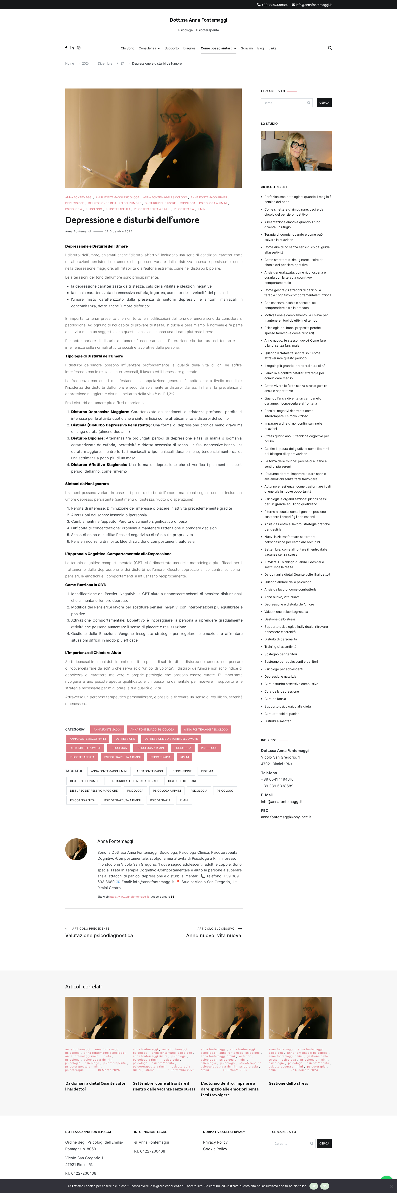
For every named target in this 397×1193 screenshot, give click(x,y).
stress (149, 1070)
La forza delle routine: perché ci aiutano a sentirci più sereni (295, 463)
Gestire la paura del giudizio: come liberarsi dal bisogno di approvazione (296, 451)
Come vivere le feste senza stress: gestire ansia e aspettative (295, 388)
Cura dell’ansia (275, 699)
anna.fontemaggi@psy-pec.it (286, 817)
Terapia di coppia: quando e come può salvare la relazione (293, 236)
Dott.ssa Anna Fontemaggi (198, 20)
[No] (391, 1186)
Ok (314, 1186)
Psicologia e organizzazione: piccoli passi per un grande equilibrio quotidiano (295, 501)
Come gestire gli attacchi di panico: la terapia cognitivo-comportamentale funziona (297, 292)
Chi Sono (127, 48)
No (325, 1186)
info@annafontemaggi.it (282, 801)
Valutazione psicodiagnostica (99, 932)
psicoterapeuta (118, 209)
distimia (207, 771)
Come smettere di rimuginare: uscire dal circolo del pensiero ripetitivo (294, 211)
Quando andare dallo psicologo (287, 582)
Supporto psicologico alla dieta (287, 706)
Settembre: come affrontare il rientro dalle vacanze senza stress (295, 551)
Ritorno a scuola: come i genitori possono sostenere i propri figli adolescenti (295, 514)
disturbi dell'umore (160, 203)
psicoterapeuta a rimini (152, 209)
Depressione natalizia (280, 676)
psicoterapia (184, 209)
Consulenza (147, 48)
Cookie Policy (215, 1149)
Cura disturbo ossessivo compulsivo (291, 684)
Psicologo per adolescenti (283, 669)
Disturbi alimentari (277, 721)
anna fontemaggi (78, 197)
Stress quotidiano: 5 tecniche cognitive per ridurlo (296, 438)
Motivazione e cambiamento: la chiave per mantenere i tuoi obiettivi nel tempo (296, 317)
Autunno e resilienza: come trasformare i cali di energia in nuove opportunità (297, 488)
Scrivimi (247, 48)
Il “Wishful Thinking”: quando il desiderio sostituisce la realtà (294, 564)
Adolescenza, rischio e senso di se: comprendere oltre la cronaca (290, 305)
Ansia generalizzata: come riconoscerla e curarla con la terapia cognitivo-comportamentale (295, 277)
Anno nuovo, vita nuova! (214, 932)
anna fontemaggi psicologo (165, 197)
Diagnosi (189, 48)
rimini (202, 209)
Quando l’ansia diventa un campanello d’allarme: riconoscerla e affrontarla (292, 400)
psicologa (187, 203)
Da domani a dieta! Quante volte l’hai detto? (297, 574)
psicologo (94, 209)
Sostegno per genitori (280, 654)
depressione (74, 203)
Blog (260, 48)
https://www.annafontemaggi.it (129, 896)
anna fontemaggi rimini (209, 197)
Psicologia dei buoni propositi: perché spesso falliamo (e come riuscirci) (292, 330)
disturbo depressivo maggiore (94, 790)
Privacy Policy (215, 1142)
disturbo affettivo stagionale (135, 781)
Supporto (172, 48)
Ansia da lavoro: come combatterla (290, 589)
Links (272, 48)
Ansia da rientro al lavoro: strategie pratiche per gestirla (297, 526)
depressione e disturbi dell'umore (114, 203)
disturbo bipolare (182, 781)
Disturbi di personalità (280, 639)
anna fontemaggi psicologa (117, 197)
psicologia (73, 209)
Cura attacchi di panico (281, 714)
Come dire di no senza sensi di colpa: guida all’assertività (297, 249)
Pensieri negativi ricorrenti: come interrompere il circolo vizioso (288, 413)
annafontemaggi (150, 771)
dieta (107, 1056)
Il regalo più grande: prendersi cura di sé (294, 366)
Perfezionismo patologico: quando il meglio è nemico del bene (298, 199)
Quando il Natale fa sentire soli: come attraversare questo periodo (292, 355)
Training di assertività (280, 646)
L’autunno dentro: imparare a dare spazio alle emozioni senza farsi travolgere (295, 476)
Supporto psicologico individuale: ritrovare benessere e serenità (296, 629)
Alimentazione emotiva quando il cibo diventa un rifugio (292, 224)
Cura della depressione (281, 691)
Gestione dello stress (279, 619)
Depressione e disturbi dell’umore (289, 604)
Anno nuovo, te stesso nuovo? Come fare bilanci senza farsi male (295, 342)
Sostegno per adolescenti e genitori (291, 661)
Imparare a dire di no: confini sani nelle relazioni (293, 425)
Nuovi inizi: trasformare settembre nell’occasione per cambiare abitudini (292, 539)
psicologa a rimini (213, 203)
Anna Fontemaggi (78, 231)
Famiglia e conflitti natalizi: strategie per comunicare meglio (294, 375)
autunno (245, 1056)
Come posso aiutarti (217, 48)
